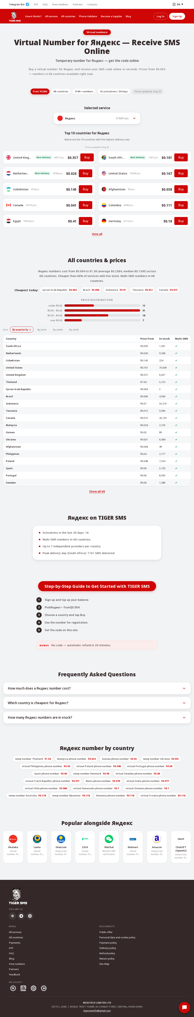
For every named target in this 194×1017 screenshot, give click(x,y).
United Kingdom (24, 157)
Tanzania (11, 410)
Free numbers (60, 4)
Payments (14, 942)
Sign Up (177, 16)
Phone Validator (88, 16)
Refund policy (107, 953)
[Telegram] (21, 916)
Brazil (9, 396)
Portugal (11, 475)
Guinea (10, 432)
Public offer (106, 932)
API (36, 4)
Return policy (107, 958)
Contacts (92, 4)
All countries (68, 16)
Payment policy (108, 942)
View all (97, 234)
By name (58, 329)
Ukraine (11, 439)
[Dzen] (30, 916)
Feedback (14, 974)
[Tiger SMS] (15, 16)
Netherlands (21, 173)
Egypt (17, 221)
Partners (78, 4)
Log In (160, 16)
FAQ (45, 4)
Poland (10, 461)
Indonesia (12, 403)
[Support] (184, 1007)
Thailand (11, 382)
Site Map (104, 964)
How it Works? (33, 16)
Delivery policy (107, 948)
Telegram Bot (17, 4)
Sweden (11, 482)
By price (42, 329)
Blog (128, 16)
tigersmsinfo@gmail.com (97, 1010)
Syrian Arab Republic (18, 389)
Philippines (12, 454)
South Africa (117, 157)
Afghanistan (117, 189)
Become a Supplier (111, 16)
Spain (9, 468)
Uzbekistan (20, 189)
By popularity (20, 329)
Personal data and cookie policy (117, 937)
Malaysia (11, 425)
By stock (74, 329)
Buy (87, 157)
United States (118, 173)
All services (51, 16)
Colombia (115, 205)
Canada (18, 205)
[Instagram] (12, 916)
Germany (115, 221)
